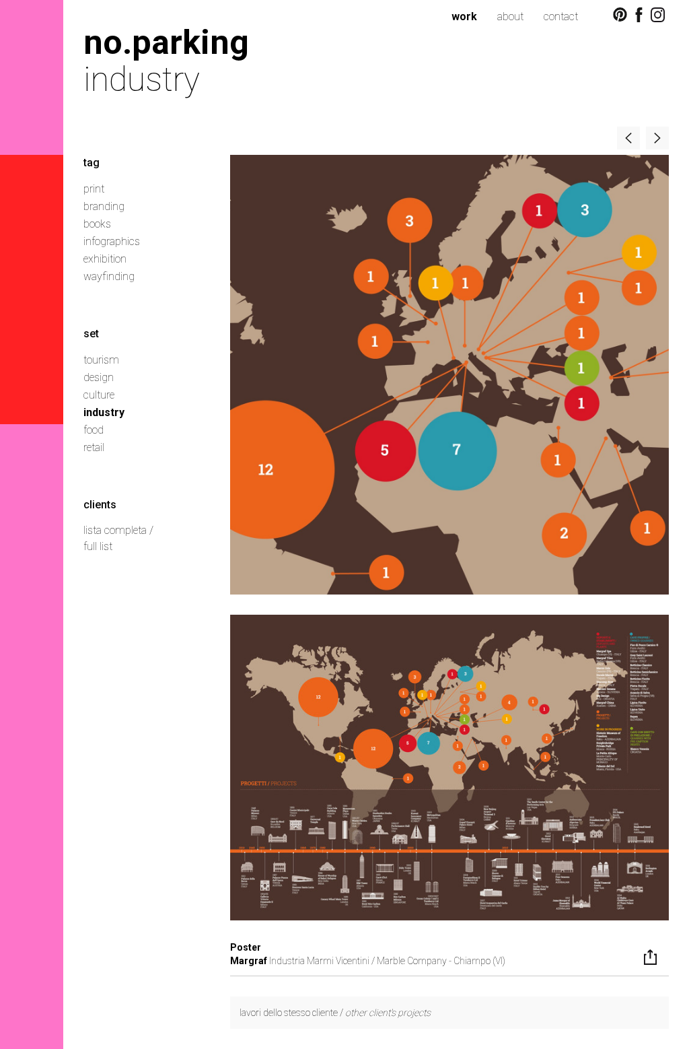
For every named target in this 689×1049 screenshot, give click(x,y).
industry (103, 412)
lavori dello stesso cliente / (335, 1012)
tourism (101, 359)
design (98, 377)
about (510, 16)
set (91, 333)
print (93, 188)
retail (93, 447)
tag (91, 162)
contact (561, 16)
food (93, 430)
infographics (111, 241)
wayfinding (109, 276)
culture (98, 394)
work (464, 16)
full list (97, 546)
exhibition (104, 258)
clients (99, 504)
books (97, 223)
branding (103, 206)
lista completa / (118, 530)
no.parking (166, 42)
